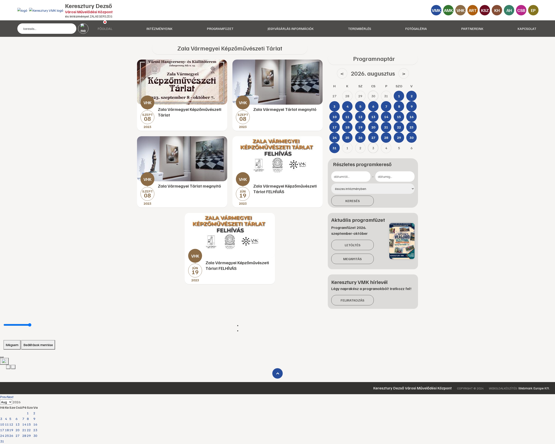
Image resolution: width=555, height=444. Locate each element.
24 (2, 435)
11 (7, 424)
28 (24, 435)
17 (2, 430)
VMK (436, 10)
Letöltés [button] (353, 245)
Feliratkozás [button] (352, 300)
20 (18, 430)
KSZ (485, 10)
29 (29, 435)
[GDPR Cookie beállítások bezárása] (1, 357)
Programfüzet (220, 28)
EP (533, 10)
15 (29, 424)
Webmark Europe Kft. (534, 388)
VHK (461, 10)
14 (24, 424)
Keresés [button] (352, 201)
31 (2, 441)
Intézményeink (159, 28)
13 (18, 424)
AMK (448, 10)
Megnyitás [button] (352, 259)
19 (11, 430)
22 (29, 430)
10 (2, 424)
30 (35, 435)
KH (497, 10)
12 (11, 424)
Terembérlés (359, 28)
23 (35, 430)
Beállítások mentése (38, 345)
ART (473, 10)
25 (7, 435)
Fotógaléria (416, 28)
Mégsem (12, 345)
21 (24, 430)
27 (18, 435)
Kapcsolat (526, 28)
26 (11, 435)
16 (35, 424)
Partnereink (472, 28)
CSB (521, 10)
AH (509, 10)
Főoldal (105, 28)
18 (7, 430)
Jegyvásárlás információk (291, 28)
